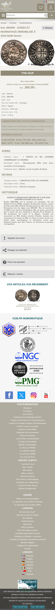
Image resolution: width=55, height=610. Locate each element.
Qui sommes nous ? (27, 512)
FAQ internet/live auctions (27, 530)
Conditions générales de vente (27, 533)
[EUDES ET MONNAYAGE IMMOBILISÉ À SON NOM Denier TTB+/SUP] (27, 65)
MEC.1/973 (7, 143)
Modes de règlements (27, 488)
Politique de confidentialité (27, 546)
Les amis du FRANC (27, 454)
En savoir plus (27, 604)
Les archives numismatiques (27, 438)
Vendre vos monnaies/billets (27, 499)
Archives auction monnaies (27, 426)
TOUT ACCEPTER (20, 607)
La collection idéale (27, 451)
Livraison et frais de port (27, 485)
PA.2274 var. (42, 143)
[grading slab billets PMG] (27, 382)
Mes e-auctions (27, 473)
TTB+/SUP (27, 73)
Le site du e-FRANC (27, 448)
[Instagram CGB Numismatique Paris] (33, 395)
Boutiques (28, 408)
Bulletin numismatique (27, 445)
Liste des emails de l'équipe (27, 515)
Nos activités (27, 518)
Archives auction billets (27, 429)
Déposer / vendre (15, 274)
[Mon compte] (50, 10)
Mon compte (28, 467)
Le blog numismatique (27, 442)
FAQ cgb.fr (27, 524)
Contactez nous (27, 464)
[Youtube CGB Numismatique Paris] (46, 395)
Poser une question (16, 262)
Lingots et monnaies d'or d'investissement (28, 420)
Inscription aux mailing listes (27, 482)
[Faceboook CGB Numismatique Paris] (9, 395)
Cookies (27, 549)
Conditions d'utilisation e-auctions (27, 536)
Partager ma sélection (17, 250)
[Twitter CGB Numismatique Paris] (21, 395)
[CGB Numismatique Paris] (6, 11)
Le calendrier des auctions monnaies (27, 502)
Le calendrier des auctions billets (27, 505)
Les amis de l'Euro (27, 457)
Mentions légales (27, 542)
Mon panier (27, 470)
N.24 (17, 143)
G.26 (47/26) (8, 140)
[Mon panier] (40, 10)
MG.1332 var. (39, 140)
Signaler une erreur (16, 238)
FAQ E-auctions (27, 527)
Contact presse (27, 521)
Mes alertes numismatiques (27, 479)
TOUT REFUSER (37, 607)
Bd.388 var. (27, 143)
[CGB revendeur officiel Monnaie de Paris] (27, 369)
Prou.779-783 (23, 140)
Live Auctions (27, 414)
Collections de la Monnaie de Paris (28, 417)
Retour (49, 28)
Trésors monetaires (27, 435)
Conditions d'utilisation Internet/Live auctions (28, 539)
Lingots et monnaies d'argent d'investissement (27, 423)
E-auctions (27, 411)
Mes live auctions (28, 476)
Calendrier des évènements (27, 432)
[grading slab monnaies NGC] (27, 357)
